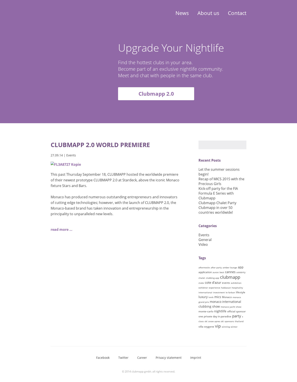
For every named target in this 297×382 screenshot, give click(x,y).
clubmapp (230, 277)
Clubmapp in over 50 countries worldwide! (216, 210)
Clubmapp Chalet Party (217, 202)
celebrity (240, 272)
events (226, 283)
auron (216, 272)
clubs (201, 282)
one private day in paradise (215, 316)
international (205, 292)
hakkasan (226, 287)
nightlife (220, 311)
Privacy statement (169, 358)
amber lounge (230, 267)
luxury (203, 297)
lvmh (211, 297)
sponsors (229, 321)
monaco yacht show (231, 306)
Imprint (195, 358)
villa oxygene (206, 326)
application (205, 272)
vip (218, 326)
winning (226, 326)
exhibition (236, 282)
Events (71, 155)
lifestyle (240, 292)
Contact (237, 12)
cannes (230, 272)
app (241, 267)
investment (219, 292)
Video (203, 244)
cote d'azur (213, 282)
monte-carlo (206, 311)
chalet (202, 277)
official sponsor (236, 311)
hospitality (237, 287)
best (222, 272)
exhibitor (203, 287)
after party (216, 267)
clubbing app (212, 277)
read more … (61, 229)
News (182, 12)
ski (206, 321)
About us (208, 12)
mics (217, 297)
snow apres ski (216, 321)
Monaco (227, 297)
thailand (239, 321)
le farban (230, 292)
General (205, 239)
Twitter (123, 358)
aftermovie (204, 267)
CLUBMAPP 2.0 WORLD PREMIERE (100, 145)
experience (214, 287)
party (236, 315)
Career (142, 358)
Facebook (103, 358)
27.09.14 (57, 155)
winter (234, 326)
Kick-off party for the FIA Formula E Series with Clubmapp (218, 193)
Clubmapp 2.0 (156, 93)
